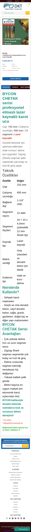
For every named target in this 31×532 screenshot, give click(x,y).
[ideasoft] (7, 531)
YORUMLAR (15, 87)
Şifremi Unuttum (15, 493)
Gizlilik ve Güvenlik (15, 475)
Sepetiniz (15, 496)
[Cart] (28, 5)
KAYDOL (25, 445)
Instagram (15, 507)
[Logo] (12, 6)
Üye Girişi (15, 491)
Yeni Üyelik (15, 488)
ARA (28, 13)
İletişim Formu (15, 458)
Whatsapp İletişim (23, 529)
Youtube (15, 509)
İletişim (15, 456)
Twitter (15, 504)
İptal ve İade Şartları (16, 477)
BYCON (4, 53)
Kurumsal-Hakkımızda (15, 454)
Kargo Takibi (15, 466)
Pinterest (15, 512)
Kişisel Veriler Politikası (15, 479)
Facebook (15, 502)
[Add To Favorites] (8, 74)
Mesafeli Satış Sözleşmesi (15, 472)
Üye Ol (22, 1)
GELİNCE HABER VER (15, 78)
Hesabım (15, 486)
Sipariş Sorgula (15, 463)
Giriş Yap (17, 1)
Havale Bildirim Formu (15, 461)
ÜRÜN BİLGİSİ (6, 87)
